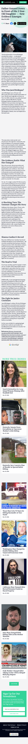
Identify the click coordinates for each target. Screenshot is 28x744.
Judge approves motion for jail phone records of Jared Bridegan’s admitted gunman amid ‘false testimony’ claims (12, 338)
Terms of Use (15, 727)
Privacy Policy (21, 725)
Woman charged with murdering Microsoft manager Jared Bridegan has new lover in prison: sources (13, 333)
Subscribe (23, 2)
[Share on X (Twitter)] (15, 23)
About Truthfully (9, 725)
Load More (14, 683)
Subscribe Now (14, 713)
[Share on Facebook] (11, 23)
